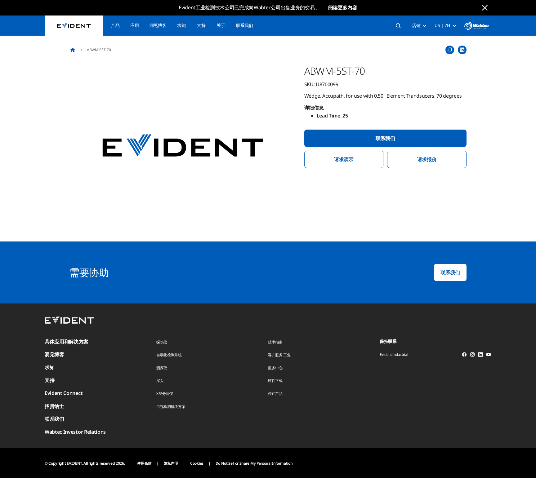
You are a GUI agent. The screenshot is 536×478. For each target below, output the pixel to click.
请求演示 (344, 159)
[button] (183, 146)
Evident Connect (64, 393)
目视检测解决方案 (170, 406)
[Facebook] (464, 355)
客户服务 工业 (279, 354)
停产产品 (275, 393)
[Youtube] (488, 355)
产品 (115, 25)
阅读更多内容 (342, 7)
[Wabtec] (476, 25)
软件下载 (275, 380)
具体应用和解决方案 (66, 341)
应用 (134, 25)
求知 (181, 25)
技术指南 (275, 342)
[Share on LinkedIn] (462, 50)
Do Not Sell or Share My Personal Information (254, 463)
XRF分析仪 (164, 393)
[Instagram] (472, 355)
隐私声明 (171, 463)
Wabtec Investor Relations (75, 431)
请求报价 (427, 159)
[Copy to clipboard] (449, 50)
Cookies (196, 463)
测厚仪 (161, 367)
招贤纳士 (54, 406)
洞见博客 (158, 25)
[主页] (72, 50)
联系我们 (244, 25)
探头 (159, 380)
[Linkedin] (480, 355)
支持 (201, 25)
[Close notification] (484, 7)
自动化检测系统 (169, 354)
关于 (221, 25)
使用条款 (144, 463)
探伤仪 (161, 342)
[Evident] (74, 25)
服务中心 (275, 367)
